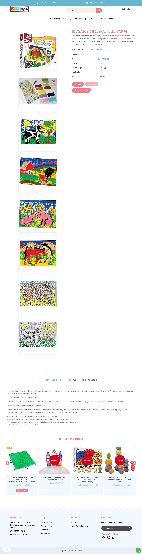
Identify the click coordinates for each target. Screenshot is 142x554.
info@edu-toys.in (97, 2)
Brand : (74, 63)
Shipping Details (89, 380)
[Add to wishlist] (29, 490)
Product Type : (77, 68)
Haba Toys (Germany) (80, 526)
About (43, 536)
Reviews (72, 380)
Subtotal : (76, 59)
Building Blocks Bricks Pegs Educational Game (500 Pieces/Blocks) (87, 479)
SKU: (73, 76)
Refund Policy (46, 529)
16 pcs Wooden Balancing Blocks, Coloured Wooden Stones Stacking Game (120, 479)
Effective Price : (78, 49)
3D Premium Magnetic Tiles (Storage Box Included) (54, 478)
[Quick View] (13, 490)
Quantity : (76, 54)
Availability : (76, 72)
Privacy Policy (46, 522)
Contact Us (45, 533)
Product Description (53, 380)
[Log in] (128, 9)
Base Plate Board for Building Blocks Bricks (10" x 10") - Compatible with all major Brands (22, 479)
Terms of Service (47, 526)
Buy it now (91, 84)
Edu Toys (74, 522)
